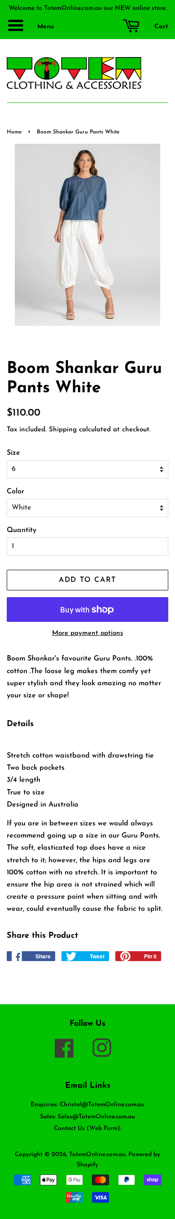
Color (15, 491)
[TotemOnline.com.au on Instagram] (106, 1054)
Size (13, 453)
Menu (44, 26)
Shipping (63, 429)
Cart (160, 26)
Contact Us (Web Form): (87, 1128)
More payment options (87, 633)
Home (14, 132)
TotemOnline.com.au (97, 1154)
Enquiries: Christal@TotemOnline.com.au (87, 1105)
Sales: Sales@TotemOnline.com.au (87, 1117)
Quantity (21, 530)
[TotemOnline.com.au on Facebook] (68, 1054)
